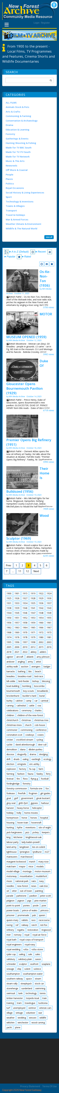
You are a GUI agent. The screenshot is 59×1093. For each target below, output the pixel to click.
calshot (19, 700)
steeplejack (26, 983)
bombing (26, 686)
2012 (33, 647)
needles (10, 886)
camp (28, 700)
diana (22, 749)
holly (19, 812)
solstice (37, 968)
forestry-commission (17, 788)
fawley (39, 773)
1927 (25, 598)
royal (27, 934)
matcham (11, 866)
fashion (21, 773)
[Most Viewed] (46, 264)
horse (24, 817)
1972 (41, 632)
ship (19, 968)
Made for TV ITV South (18, 151)
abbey (33, 651)
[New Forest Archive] (29, 11)
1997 (25, 642)
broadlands (42, 690)
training (10, 1003)
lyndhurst (37, 851)
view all (49, 237)
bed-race (38, 676)
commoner (12, 729)
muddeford (41, 876)
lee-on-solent (38, 847)
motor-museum (42, 871)
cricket (10, 739)
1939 (17, 608)
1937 (49, 603)
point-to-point (13, 905)
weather (11, 1017)
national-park (21, 881)
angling (21, 661)
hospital (44, 817)
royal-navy (30, 944)
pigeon (21, 900)
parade (10, 895)
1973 (49, 632)
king (8, 837)
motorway (12, 876)
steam (38, 978)
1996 (17, 642)
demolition (12, 749)
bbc (30, 671)
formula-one (36, 788)
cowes (40, 734)
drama (33, 754)
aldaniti (29, 656)
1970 (25, 632)
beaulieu (11, 676)
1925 (9, 598)
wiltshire (11, 1022)
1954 (41, 617)
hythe (19, 827)
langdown (24, 847)
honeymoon (12, 817)
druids (17, 759)
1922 (41, 593)
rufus (25, 949)
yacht (9, 1027)
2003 (49, 642)
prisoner (11, 915)
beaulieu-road (24, 676)
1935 (33, 603)
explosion (11, 768)
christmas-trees (14, 725)
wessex (32, 1017)
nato (33, 881)
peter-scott (45, 895)
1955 (49, 617)
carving (10, 705)
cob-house (40, 725)
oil (8, 890)
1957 (17, 622)
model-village (13, 871)
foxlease (11, 793)
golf (16, 798)
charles (38, 710)
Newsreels (11, 165)
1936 (41, 603)
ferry (48, 773)
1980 (41, 637)
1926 (17, 598)
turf (8, 1007)
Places (9, 178)
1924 (49, 593)
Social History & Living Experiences (25, 192)
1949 (49, 612)
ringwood (46, 929)
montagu (27, 871)
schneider (11, 964)
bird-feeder (23, 681)
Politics (10, 183)
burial (42, 695)
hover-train (22, 822)
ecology (47, 759)
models (40, 866)
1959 (33, 622)
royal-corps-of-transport (31, 939)
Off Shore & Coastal (17, 169)
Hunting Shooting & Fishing (21, 142)
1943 (49, 608)
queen (42, 915)
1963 (17, 627)
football (45, 778)
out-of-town (26, 890)
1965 (33, 627)
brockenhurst (13, 695)
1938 (9, 608)
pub (34, 915)
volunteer (30, 1012)
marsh (32, 861)
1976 (17, 637)
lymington (24, 851)
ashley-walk (12, 666)
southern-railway (15, 978)
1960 (41, 622)
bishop (35, 681)
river (9, 934)
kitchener (18, 837)
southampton (13, 973)
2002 (41, 642)
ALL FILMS (11, 102)
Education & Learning (17, 129)
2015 (41, 647)
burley (9, 700)
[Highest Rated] (52, 264)
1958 (25, 622)
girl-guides (45, 793)
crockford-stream (24, 739)
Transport (11, 210)
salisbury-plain (25, 959)
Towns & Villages (15, 205)
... (13, 571)
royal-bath (11, 939)
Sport (9, 196)
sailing (22, 954)
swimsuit (11, 993)
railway (24, 925)
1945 (17, 612)
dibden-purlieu (35, 749)
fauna (30, 773)
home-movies (31, 812)
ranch (34, 925)
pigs (29, 900)
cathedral (21, 705)
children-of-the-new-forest (30, 715)
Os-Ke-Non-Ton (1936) (45, 278)
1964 (25, 627)
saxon (38, 959)
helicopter (37, 807)
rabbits (24, 920)
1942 (41, 608)
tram (19, 1003)
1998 (33, 642)
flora (25, 778)
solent (27, 968)
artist (38, 661)
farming (10, 773)
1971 (33, 632)
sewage (10, 968)
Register (45, 23)
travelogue (30, 1003)
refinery (10, 929)
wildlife (42, 1017)
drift (8, 759)
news (33, 886)
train (44, 998)
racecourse (44, 920)
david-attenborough (25, 744)
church (28, 725)
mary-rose (43, 861)
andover (11, 661)
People (9, 174)
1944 (9, 612)
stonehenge (12, 988)
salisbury (11, 959)
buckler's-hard (29, 695)
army (30, 661)
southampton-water (33, 973)
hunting (10, 827)
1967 (49, 627)
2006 (17, 647)
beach (38, 671)
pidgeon (10, 900)
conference (41, 729)
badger (47, 666)
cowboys (29, 734)
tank (20, 993)
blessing (46, 681)
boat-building (13, 686)
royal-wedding (13, 949)
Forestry (10, 133)
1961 (49, 622)
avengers (35, 666)
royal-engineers (14, 944)
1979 (33, 637)
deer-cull (42, 744)
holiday (10, 812)
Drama (9, 124)
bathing (21, 671)
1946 (25, 612)
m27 (47, 851)
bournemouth (13, 690)
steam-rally (12, 983)
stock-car (39, 983)
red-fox (43, 925)
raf (17, 925)
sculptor (23, 964)
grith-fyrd (23, 803)
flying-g (34, 778)
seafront (34, 964)
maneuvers (12, 856)
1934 (25, 603)
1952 (25, 617)
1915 (25, 593)
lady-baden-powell (30, 842)
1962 (9, 627)
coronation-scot (14, 734)
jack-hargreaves (14, 832)
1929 (41, 598)
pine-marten (40, 900)
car (36, 700)
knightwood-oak (34, 837)
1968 (9, 632)
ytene (17, 1027)
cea (39, 705)
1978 (25, 637)
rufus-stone (37, 949)
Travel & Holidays (15, 214)
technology (31, 993)
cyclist (9, 744)
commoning (26, 729)
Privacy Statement (30, 1086)
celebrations (12, 710)
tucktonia (43, 1003)
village (10, 1012)
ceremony (26, 710)
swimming (40, 988)
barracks (11, 671)
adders (43, 651)
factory (22, 768)
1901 (17, 593)
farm (41, 768)
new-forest (22, 886)
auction (24, 666)
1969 (17, 632)
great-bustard (43, 798)
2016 (49, 647)
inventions (31, 827)
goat (9, 798)
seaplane (46, 964)
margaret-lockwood (16, 861)
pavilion (33, 895)
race (33, 920)
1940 (25, 608)
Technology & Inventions (19, 201)
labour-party (12, 842)
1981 (49, 637)
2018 (9, 651)
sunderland (26, 988)
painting (39, 890)
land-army (11, 847)
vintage (19, 1012)
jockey (35, 832)
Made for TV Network (17, 156)
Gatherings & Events (17, 138)
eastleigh (36, 759)
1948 (41, 612)
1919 (33, 593)
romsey (17, 934)
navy (41, 881)
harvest (10, 807)
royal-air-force (39, 934)
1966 (41, 627)
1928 (33, 598)
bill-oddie (11, 681)
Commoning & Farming (18, 115)
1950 (9, 617)
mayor (22, 866)
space (29, 978)
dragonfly (21, 754)
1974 (9, 637)
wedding (22, 1017)
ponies (26, 905)
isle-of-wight (45, 827)
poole (36, 905)
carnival (44, 700)
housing (10, 822)
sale (30, 954)
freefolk (22, 793)
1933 (17, 603)
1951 (17, 617)
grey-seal (11, 803)
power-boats (13, 910)
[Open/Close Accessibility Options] (54, 5)
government (27, 798)
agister (10, 656)
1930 (49, 598)
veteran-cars (45, 1007)
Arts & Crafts (13, 111)
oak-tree (43, 886)
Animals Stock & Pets (17, 107)
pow (44, 905)
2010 (25, 647)
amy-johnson (43, 656)
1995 (9, 642)
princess (45, 910)
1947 (33, 612)
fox (47, 788)
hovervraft (36, 822)
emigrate (21, 764)
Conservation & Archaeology (22, 120)
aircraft (19, 656)
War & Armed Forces (17, 219)
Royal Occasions (15, 187)
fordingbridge (13, 783)
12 (27, 571)
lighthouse (12, 851)
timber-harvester (15, 998)
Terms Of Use (49, 1086)
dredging (43, 754)
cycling (39, 739)
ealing (25, 759)
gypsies (34, 803)
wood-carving (38, 1022)
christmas (26, 720)
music (9, 881)
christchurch (12, 720)
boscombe (39, 686)
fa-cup (32, 768)
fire (18, 778)
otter (14, 890)
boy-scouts (28, 690)
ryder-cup (11, 954)
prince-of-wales (29, 910)
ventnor (32, 1007)
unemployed (19, 1007)
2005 (9, 647)
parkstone (21, 895)
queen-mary (12, 920)
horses (33, 817)
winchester (23, 1022)
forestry (26, 783)
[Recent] (41, 264)
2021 (17, 651)
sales (37, 954)
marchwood (26, 856)
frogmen (33, 793)
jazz (27, 832)
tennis (43, 993)
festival (10, 778)
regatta (20, 929)
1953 (33, 617)
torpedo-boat (32, 998)
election (10, 764)
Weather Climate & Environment (23, 223)
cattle (31, 705)
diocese (10, 754)
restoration (32, 929)
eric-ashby (34, 764)
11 (19, 571)
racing (9, 925)
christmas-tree (41, 720)
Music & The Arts (15, 160)
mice (31, 866)
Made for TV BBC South (18, 147)
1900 (9, 593)
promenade (23, 915)
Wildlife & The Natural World (21, 228)
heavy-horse (23, 807)
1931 (9, 603)
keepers (46, 832)
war (40, 1012)
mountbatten (26, 876)
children (10, 715)
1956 (9, 622)
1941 (33, 608)
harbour (45, 803)
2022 (25, 651)
